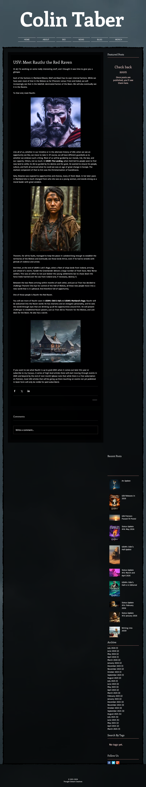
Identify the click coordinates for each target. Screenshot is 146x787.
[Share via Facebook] (14, 391)
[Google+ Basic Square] (117, 762)
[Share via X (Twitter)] (21, 391)
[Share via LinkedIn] (28, 391)
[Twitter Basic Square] (113, 762)
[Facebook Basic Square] (109, 762)
